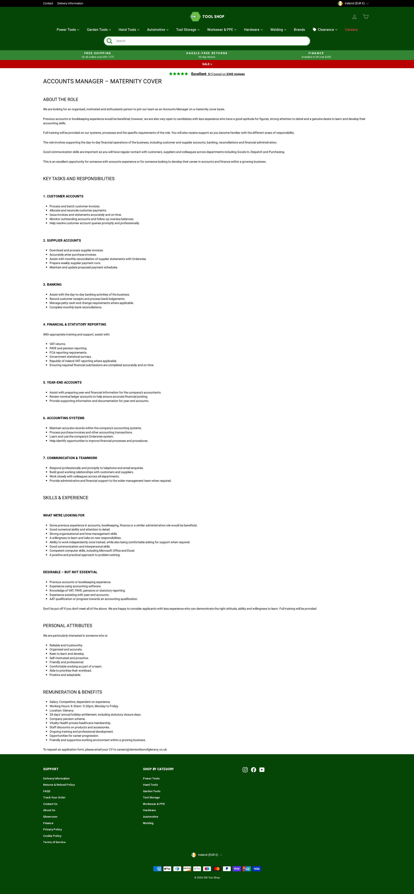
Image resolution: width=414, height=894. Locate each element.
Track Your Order (54, 797)
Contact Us (50, 804)
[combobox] (212, 41)
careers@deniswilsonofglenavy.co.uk (142, 750)
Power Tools (151, 778)
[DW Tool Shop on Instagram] (245, 769)
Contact (48, 3)
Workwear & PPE (154, 804)
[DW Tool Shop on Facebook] (253, 769)
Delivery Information (70, 3)
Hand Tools (150, 785)
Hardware (149, 810)
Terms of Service (54, 842)
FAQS (46, 791)
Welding (148, 823)
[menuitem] (68, 30)
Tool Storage (151, 797)
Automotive (150, 817)
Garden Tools (151, 791)
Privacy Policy (52, 829)
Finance (48, 823)
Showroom (50, 817)
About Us (49, 810)
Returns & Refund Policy (59, 785)
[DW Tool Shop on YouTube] (262, 769)
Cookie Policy (52, 836)
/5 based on (218, 74)
